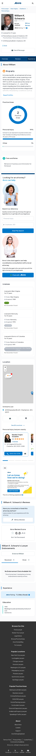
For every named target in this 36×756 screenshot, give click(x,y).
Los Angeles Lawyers (18, 658)
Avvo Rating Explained (18, 734)
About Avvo (18, 724)
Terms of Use (7, 739)
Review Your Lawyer (18, 633)
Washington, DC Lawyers (18, 667)
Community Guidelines (17, 742)
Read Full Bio (8, 95)
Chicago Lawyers (18, 661)
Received (9, 560)
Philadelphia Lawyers (18, 670)
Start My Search (18, 231)
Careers (18, 727)
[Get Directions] (26, 418)
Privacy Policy (17, 739)
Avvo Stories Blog (18, 642)
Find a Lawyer (18, 630)
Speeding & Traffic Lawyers (18, 714)
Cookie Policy (28, 739)
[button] (32, 393)
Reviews (18, 59)
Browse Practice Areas (18, 639)
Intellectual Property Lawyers (18, 711)
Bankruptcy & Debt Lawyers (18, 690)
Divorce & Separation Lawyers (18, 708)
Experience (31, 59)
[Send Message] (10, 418)
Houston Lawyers (18, 664)
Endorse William (18, 554)
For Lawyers (18, 645)
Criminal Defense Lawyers (18, 696)
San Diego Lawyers (18, 680)
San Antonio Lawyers (18, 676)
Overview (5, 59)
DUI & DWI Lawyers (18, 699)
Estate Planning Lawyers (18, 702)
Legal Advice (18, 636)
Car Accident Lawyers (18, 705)
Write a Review (27, 24)
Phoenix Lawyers (18, 673)
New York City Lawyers (18, 655)
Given (25, 560)
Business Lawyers (18, 693)
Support (18, 731)
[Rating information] (27, 28)
